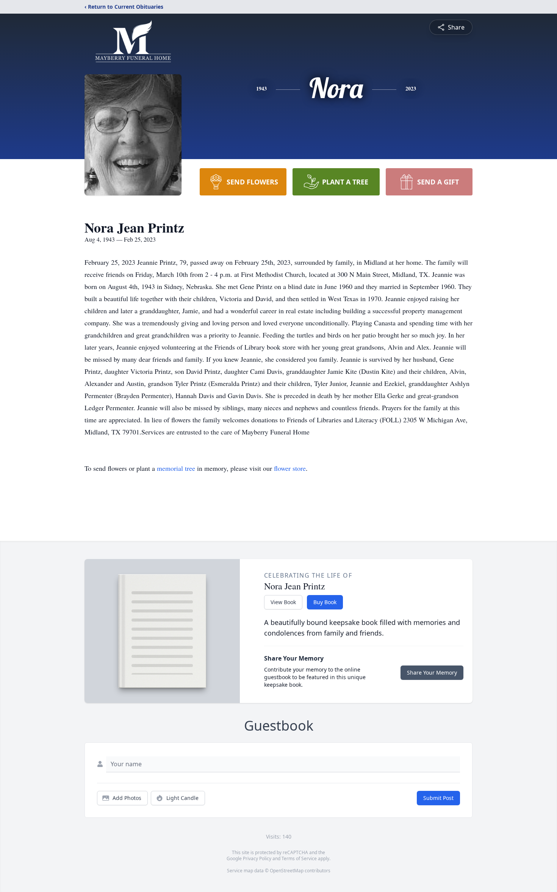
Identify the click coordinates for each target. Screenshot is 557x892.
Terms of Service (299, 858)
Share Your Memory (432, 672)
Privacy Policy (257, 858)
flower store (290, 468)
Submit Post (438, 797)
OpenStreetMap (287, 870)
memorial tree (176, 468)
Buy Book (324, 602)
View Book (283, 602)
